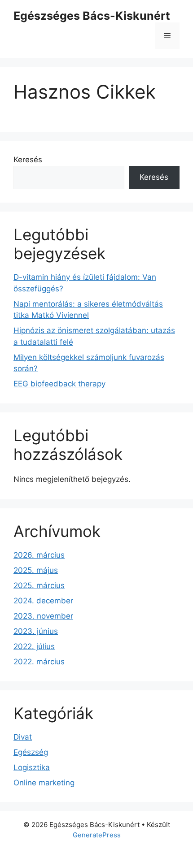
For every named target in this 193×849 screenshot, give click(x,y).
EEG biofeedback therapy (59, 383)
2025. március (39, 585)
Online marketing (44, 782)
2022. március (39, 661)
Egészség (30, 752)
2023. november (43, 615)
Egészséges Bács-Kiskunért (91, 15)
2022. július (34, 646)
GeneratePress (97, 835)
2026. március (39, 554)
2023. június (35, 631)
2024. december (43, 600)
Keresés (27, 159)
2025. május (35, 570)
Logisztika (31, 767)
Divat (22, 736)
